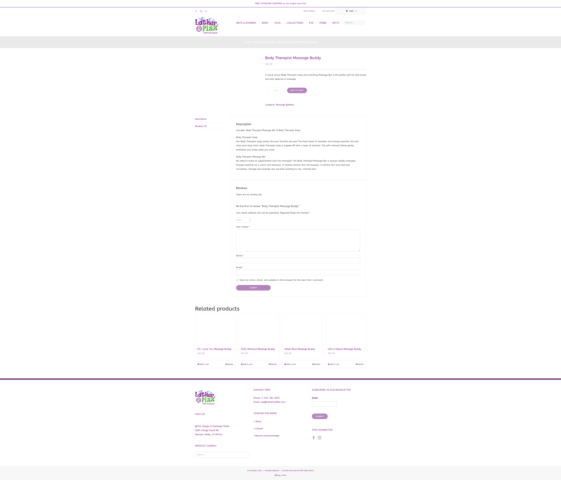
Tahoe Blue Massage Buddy (299, 349)
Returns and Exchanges (267, 435)
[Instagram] (319, 437)
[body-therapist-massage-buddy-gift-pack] (228, 80)
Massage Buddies (285, 104)
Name (240, 255)
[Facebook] (313, 437)
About (258, 421)
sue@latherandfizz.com (273, 402)
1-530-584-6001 (270, 398)
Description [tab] (201, 119)
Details (230, 364)
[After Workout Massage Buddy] (259, 329)
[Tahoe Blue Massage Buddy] (302, 329)
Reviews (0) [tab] (201, 126)
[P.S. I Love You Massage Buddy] (215, 329)
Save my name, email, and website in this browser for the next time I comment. (282, 280)
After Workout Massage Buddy (258, 349)
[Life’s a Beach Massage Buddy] (346, 329)
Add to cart (297, 90)
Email (240, 267)
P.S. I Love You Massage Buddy (214, 349)
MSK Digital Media (307, 471)
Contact (259, 428)
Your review (243, 227)
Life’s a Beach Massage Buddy (344, 349)
